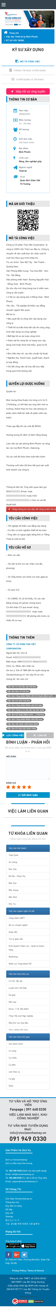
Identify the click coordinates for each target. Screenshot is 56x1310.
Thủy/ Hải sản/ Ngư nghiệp (21, 1016)
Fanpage (16, 1109)
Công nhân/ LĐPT (17, 918)
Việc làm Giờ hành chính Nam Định (22, 724)
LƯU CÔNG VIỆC (15, 735)
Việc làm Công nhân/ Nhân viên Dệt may (25, 719)
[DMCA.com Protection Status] (36, 1301)
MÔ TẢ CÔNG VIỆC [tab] (30, 61)
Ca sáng (12, 1051)
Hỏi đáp (8, 1209)
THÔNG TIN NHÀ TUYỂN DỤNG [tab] (30, 70)
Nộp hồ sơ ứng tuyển (30, 91)
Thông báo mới (12, 1202)
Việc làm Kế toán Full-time (18, 701)
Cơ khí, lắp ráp (15, 981)
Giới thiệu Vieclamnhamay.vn (18, 1199)
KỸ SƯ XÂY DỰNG (15, 40)
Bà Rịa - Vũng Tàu (17, 876)
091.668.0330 (15, 1178)
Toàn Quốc (14, 855)
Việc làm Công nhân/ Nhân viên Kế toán (24, 705)
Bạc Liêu (13, 869)
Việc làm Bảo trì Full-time (18, 691)
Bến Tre (12, 904)
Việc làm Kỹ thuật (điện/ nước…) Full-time (25, 715)
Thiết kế (23, 171)
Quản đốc (13, 932)
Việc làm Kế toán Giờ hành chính (21, 729)
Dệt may (12, 1002)
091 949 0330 (28, 1138)
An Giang (13, 862)
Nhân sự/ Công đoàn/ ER (20, 964)
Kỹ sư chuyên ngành (18, 925)
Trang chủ (14, 33)
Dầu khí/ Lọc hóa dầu (18, 1023)
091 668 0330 (36, 1109)
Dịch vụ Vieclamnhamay (16, 1160)
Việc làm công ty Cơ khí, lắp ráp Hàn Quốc (25, 710)
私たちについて (12, 1220)
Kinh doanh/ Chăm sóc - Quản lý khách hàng (26, 948)
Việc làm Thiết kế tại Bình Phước (22, 37)
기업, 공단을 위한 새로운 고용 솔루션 (22, 1224)
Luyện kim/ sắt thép (18, 988)
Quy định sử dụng (13, 1206)
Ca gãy (12, 1079)
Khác (11, 1086)
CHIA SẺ (42, 735)
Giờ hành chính (16, 1044)
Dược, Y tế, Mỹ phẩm (19, 1009)
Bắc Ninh (13, 897)
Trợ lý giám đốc (16, 939)
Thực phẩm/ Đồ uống (18, 1030)
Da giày (12, 995)
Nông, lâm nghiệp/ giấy (30, 161)
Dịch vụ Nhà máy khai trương (18, 1163)
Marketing (13, 957)
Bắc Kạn (12, 883)
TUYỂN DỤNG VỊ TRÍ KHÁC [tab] (30, 79)
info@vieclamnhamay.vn (23, 1174)
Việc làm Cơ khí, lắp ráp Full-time (21, 687)
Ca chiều (13, 1058)
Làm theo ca (14, 1072)
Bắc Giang (13, 890)
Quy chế (9, 1213)
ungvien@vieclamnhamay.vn (25, 1181)
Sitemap (9, 1216)
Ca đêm (12, 1065)
